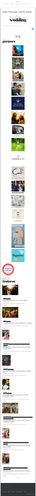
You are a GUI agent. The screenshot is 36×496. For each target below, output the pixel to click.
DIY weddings (5, 442)
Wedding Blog (6, 3)
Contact (30, 3)
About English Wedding (24, 3)
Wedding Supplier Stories (7, 469)
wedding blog (8, 321)
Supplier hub (17, 3)
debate (5, 321)
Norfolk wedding (10, 442)
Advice (4, 298)
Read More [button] (5, 305)
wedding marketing (10, 369)
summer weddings (6, 418)
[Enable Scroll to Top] (34, 494)
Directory (12, 3)
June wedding (20, 417)
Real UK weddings (25, 417)
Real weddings (30, 417)
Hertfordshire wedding (14, 417)
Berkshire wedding (6, 467)
